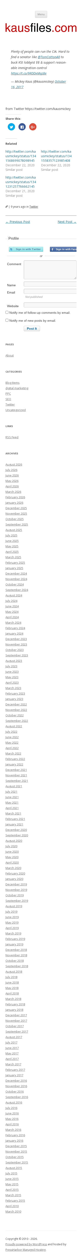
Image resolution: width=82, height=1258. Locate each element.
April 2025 (12, 552)
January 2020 (14, 879)
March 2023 (13, 688)
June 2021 (12, 797)
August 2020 (13, 841)
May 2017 (11, 1053)
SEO (8, 399)
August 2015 (13, 1168)
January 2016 (14, 1140)
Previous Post (17, 221)
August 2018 (13, 971)
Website (13, 306)
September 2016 (16, 1097)
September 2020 (16, 835)
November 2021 (16, 775)
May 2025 (11, 546)
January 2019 (14, 944)
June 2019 (12, 917)
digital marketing (16, 388)
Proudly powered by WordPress (26, 1244)
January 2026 (14, 503)
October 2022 (14, 715)
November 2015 (16, 1151)
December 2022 (16, 704)
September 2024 (16, 590)
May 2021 (11, 802)
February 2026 (15, 497)
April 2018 (12, 993)
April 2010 (12, 1206)
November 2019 (16, 890)
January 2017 (14, 1075)
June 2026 (12, 475)
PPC (8, 393)
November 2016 (16, 1086)
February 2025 (15, 562)
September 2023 (16, 655)
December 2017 (16, 1015)
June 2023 (12, 672)
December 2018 (16, 950)
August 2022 (13, 726)
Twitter (33, 207)
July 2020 (11, 846)
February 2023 (15, 693)
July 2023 (11, 666)
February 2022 (15, 759)
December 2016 (16, 1081)
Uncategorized (15, 410)
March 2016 (13, 1130)
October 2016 (14, 1091)
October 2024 (14, 584)
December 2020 (16, 830)
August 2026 (13, 464)
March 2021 (13, 813)
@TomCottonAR (49, 57)
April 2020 (12, 862)
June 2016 (12, 1113)
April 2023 (12, 682)
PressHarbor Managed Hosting (25, 1250)
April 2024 (12, 617)
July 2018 (11, 977)
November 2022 (16, 710)
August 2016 (13, 1102)
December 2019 (16, 884)
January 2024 (14, 633)
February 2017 (15, 1070)
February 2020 (15, 873)
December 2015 (16, 1146)
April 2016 (12, 1124)
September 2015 (16, 1162)
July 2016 (11, 1108)
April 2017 (12, 1059)
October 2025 (14, 519)
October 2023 (14, 650)
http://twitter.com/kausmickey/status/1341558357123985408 (56, 156)
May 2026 (11, 481)
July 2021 (11, 792)
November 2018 (16, 955)
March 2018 (13, 999)
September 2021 (16, 781)
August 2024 (13, 595)
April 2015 (12, 1190)
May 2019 (11, 922)
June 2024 (12, 606)
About (9, 355)
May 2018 (11, 988)
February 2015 (15, 1200)
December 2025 (16, 508)
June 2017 (12, 1048)
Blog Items (12, 383)
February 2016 (15, 1135)
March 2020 (13, 868)
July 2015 (11, 1173)
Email (11, 292)
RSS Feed (11, 437)
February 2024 (15, 628)
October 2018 (14, 961)
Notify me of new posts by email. (32, 320)
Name (11, 285)
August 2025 (13, 530)
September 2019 (16, 901)
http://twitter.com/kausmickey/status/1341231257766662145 (20, 182)
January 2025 (14, 568)
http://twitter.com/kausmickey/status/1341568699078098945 (20, 156)
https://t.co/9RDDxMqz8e (28, 73)
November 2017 (16, 1021)
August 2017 (13, 1037)
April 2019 (12, 928)
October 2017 (14, 1026)
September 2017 (16, 1031)
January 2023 (14, 699)
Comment (14, 264)
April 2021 (12, 808)
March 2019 (13, 933)
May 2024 (11, 612)
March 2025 (13, 557)
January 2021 (14, 824)
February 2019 (15, 939)
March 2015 (13, 1195)
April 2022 (12, 748)
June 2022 (12, 737)
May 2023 (11, 677)
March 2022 (13, 753)
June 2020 (12, 851)
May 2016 (11, 1119)
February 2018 (15, 1004)
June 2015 (12, 1179)
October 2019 (14, 895)
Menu (41, 14)
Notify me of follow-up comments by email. (39, 312)
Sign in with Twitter (26, 249)
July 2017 (11, 1042)
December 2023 (16, 639)
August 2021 (13, 786)
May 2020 (11, 857)
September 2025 (16, 524)
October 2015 (14, 1157)
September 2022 (16, 721)
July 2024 (11, 601)
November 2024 (16, 579)
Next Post (67, 221)
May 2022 (11, 742)
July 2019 (11, 911)
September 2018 (16, 966)
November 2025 (16, 513)
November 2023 (16, 644)
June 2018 (12, 982)
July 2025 (11, 535)
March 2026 (13, 492)
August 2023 (13, 661)
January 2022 (14, 764)
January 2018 (14, 1010)
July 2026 (11, 470)
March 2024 (13, 622)
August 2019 (13, 906)
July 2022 (11, 732)
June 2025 (12, 541)
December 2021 (16, 770)
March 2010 (13, 1211)
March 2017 (13, 1064)
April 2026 (12, 486)
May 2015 (11, 1184)
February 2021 (15, 819)
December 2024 (16, 573)
